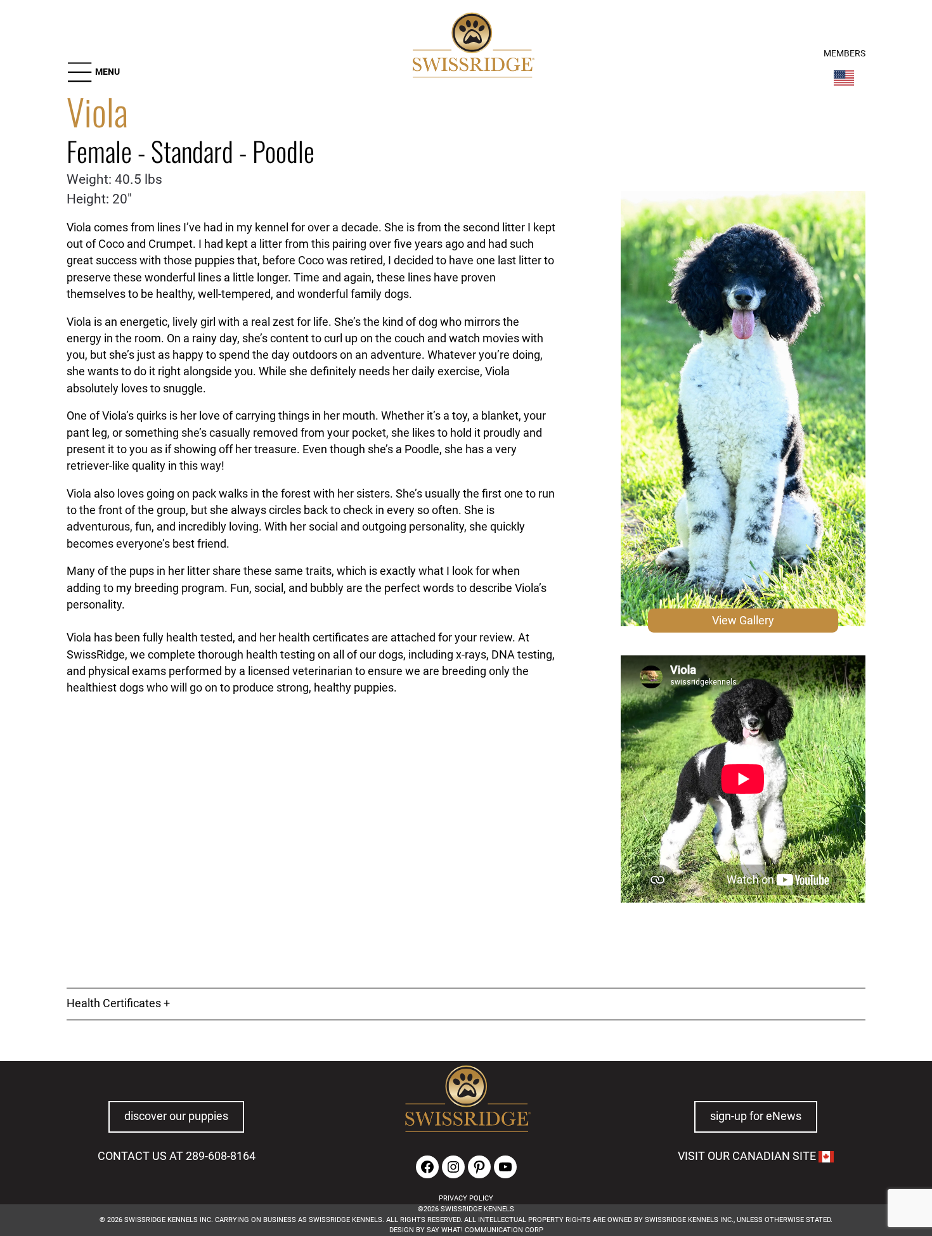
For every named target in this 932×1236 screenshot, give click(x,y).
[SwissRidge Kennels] (472, 47)
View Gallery (743, 620)
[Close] (787, 1107)
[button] (93, 72)
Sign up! (726, 1161)
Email (145, 1134)
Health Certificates (114, 1003)
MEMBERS (844, 53)
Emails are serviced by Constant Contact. (266, 1206)
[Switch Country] (844, 78)
